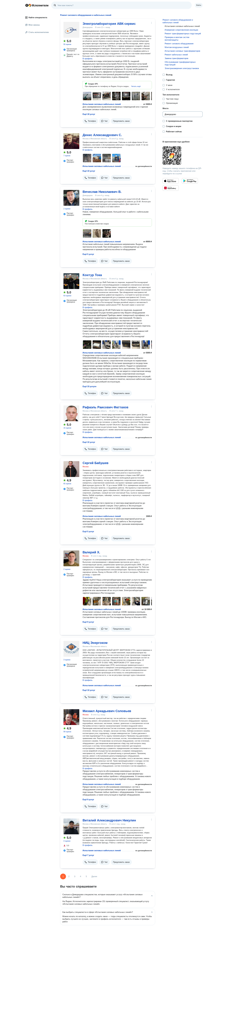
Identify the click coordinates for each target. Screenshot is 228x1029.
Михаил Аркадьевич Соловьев (107, 711)
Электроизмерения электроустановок (182, 68)
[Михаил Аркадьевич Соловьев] (71, 717)
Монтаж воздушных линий (177, 47)
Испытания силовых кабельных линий (102, 104)
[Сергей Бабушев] (71, 469)
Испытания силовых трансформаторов (182, 51)
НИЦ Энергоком (95, 643)
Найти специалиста (37, 17)
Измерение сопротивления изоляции (181, 30)
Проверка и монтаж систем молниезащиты (177, 38)
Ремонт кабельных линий (176, 54)
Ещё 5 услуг (88, 254)
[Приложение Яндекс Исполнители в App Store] (171, 181)
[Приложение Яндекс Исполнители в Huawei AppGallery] (171, 188)
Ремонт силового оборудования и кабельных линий (178, 21)
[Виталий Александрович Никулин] (71, 826)
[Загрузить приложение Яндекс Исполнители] (183, 155)
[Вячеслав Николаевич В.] (71, 198)
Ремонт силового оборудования (179, 43)
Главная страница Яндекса (26, 5)
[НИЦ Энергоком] (71, 649)
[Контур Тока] (71, 281)
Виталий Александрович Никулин (109, 820)
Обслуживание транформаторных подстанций (180, 63)
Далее (94, 876)
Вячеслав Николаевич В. (102, 191)
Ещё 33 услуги (89, 386)
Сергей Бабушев (95, 463)
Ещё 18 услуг (89, 114)
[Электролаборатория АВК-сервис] (71, 30)
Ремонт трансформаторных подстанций (183, 33)
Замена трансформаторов (176, 58)
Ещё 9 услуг (88, 622)
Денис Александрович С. (102, 135)
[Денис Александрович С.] (71, 141)
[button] (136, 86)
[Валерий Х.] (71, 558)
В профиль (87, 58)
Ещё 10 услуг (89, 171)
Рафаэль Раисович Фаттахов (105, 407)
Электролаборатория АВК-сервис (109, 23)
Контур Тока (92, 275)
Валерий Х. (91, 552)
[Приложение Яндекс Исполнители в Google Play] (190, 181)
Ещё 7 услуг (88, 855)
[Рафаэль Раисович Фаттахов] (71, 413)
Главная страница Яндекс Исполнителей (37, 5)
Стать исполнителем (38, 32)
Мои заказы (34, 25)
